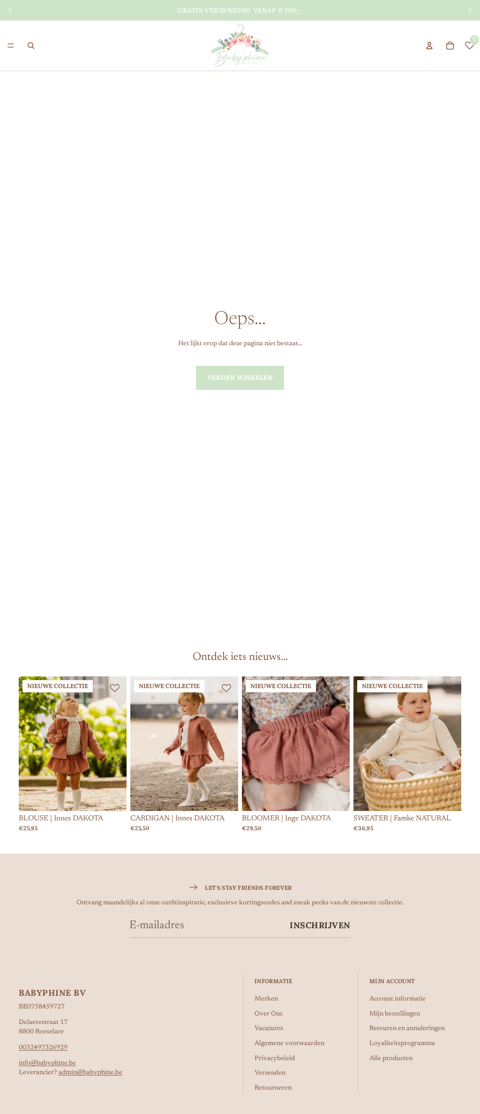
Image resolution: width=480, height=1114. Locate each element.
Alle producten (390, 1058)
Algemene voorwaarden (289, 1043)
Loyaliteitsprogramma (402, 1043)
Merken (266, 999)
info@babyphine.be (47, 1063)
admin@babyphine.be (90, 1072)
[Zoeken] (31, 45)
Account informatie (397, 999)
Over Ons (269, 1014)
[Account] (429, 45)
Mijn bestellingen (394, 1014)
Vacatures (269, 1028)
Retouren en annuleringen (407, 1028)
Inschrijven (320, 925)
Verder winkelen (240, 377)
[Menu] (11, 45)
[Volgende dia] (469, 10)
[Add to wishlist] (114, 688)
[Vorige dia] (10, 10)
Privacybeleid (275, 1058)
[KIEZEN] (112, 796)
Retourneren (273, 1088)
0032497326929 (43, 1048)
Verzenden (270, 1073)
